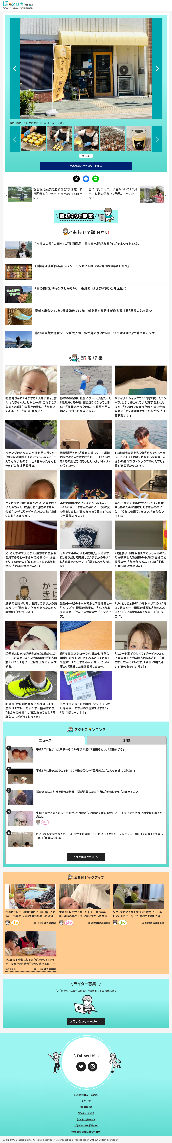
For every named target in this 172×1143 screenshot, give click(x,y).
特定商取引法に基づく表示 (85, 1131)
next (157, 68)
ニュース (45, 740)
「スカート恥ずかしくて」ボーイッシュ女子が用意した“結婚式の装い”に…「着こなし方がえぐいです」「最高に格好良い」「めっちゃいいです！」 (140, 659)
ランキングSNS (86, 1113)
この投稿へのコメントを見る (86, 166)
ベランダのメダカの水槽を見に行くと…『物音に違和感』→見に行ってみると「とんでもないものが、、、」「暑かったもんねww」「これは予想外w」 (31, 459)
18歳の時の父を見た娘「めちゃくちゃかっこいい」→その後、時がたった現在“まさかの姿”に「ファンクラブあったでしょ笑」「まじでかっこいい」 (140, 459)
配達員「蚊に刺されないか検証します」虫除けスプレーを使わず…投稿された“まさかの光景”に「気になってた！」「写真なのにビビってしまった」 (30, 710)
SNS (126, 740)
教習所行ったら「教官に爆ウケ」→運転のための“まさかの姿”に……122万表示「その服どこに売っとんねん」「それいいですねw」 (85, 459)
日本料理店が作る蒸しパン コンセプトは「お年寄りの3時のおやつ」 (82, 266)
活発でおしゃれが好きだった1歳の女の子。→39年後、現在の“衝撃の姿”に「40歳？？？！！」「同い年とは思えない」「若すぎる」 (31, 659)
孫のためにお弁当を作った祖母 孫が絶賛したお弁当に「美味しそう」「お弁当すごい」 (88, 792)
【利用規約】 (86, 1107)
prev (15, 68)
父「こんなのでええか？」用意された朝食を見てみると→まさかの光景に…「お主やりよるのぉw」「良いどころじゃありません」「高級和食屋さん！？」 (31, 559)
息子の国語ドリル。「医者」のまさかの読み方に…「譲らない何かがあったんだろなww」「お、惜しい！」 (31, 607)
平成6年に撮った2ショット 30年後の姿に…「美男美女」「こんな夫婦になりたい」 (85, 770)
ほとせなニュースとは (86, 1094)
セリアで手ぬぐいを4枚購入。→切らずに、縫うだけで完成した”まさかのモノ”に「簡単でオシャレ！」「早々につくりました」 (85, 559)
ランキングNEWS (86, 1119)
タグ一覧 (86, 1101)
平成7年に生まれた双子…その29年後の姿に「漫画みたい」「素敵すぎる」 (80, 749)
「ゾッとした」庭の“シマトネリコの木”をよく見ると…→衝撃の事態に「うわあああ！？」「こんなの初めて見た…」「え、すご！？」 (141, 609)
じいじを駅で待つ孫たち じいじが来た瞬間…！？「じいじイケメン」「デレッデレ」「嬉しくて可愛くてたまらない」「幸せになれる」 (99, 836)
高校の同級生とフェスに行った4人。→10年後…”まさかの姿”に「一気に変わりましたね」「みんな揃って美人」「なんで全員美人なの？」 (86, 509)
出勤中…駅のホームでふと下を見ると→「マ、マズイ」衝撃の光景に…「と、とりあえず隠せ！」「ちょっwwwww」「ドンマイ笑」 (86, 609)
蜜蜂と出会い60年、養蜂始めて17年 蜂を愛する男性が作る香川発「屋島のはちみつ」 (94, 310)
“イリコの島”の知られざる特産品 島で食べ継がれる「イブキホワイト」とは (87, 243)
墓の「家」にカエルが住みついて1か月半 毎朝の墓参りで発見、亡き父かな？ (113, 193)
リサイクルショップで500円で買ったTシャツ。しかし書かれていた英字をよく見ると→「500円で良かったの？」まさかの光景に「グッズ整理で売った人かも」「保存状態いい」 (140, 406)
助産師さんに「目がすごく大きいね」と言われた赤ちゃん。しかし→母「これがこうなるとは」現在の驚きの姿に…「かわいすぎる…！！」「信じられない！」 (31, 404)
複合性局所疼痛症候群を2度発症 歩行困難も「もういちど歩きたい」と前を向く (58, 193)
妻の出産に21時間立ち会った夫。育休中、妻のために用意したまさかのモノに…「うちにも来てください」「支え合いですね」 (139, 509)
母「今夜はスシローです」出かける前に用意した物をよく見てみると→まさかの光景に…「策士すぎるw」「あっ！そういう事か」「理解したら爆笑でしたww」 (86, 659)
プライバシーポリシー (86, 1125)
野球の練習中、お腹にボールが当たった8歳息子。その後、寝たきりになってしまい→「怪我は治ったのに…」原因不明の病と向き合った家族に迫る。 (85, 404)
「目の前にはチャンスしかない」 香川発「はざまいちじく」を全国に (80, 288)
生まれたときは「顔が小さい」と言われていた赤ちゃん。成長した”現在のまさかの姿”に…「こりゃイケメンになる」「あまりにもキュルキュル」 (31, 509)
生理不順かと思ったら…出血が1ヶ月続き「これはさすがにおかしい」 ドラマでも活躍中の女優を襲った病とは (99, 814)
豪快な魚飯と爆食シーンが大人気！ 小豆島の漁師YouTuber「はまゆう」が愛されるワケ (95, 333)
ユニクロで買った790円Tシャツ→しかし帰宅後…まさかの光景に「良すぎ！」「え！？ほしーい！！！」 (85, 708)
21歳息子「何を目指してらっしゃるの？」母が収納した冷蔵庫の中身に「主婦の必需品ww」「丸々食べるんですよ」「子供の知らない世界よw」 (141, 559)
